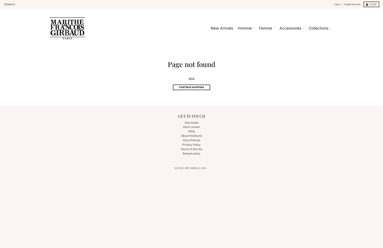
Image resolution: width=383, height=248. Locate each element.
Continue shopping (191, 87)
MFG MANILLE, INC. (196, 168)
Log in (337, 4)
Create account (352, 4)
